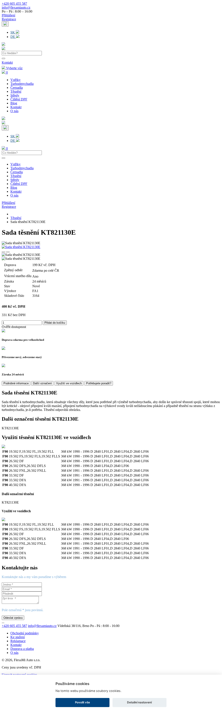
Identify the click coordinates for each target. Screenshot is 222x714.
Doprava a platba (22, 649)
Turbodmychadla (22, 84)
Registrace (9, 19)
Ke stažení (17, 637)
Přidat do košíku (54, 322)
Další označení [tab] (42, 383)
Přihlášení (8, 15)
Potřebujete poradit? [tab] (98, 383)
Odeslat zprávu (13, 617)
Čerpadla (16, 87)
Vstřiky (15, 80)
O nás (14, 111)
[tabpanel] (111, 439)
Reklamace (18, 641)
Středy (14, 95)
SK (13, 32)
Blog (13, 103)
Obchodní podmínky (24, 633)
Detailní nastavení (139, 702)
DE (13, 37)
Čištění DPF (18, 99)
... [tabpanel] (3, 622)
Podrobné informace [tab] (16, 383)
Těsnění (15, 91)
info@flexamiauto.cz (16, 7)
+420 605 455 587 (14, 3)
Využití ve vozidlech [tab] (69, 383)
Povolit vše (82, 702)
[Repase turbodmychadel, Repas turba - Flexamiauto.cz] (3, 49)
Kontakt (7, 62)
